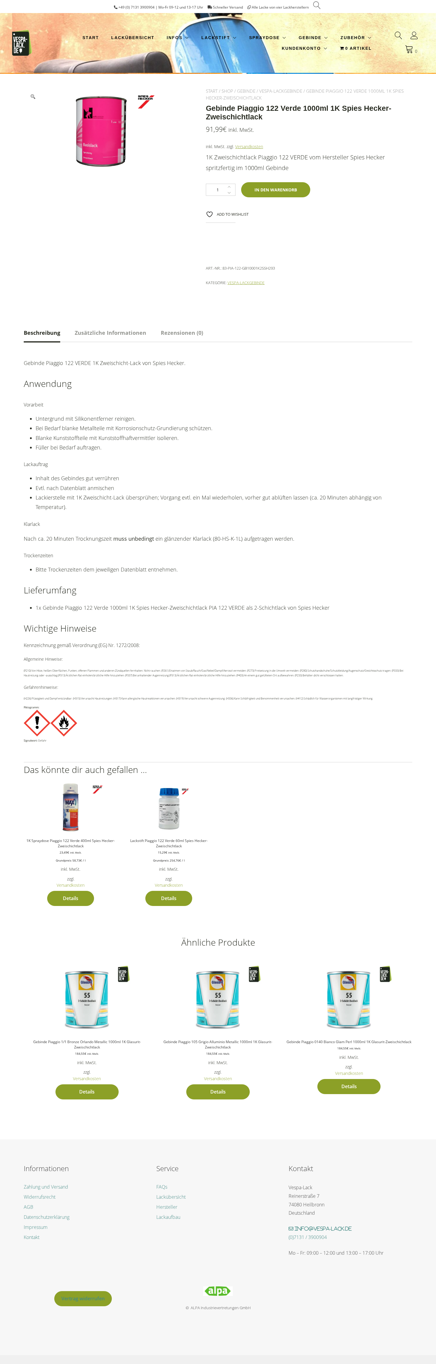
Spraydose (264, 37)
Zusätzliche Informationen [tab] (110, 332)
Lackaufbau (168, 1217)
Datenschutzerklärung (46, 1217)
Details (70, 898)
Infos (174, 37)
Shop (227, 91)
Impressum (35, 1227)
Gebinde (310, 37)
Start (90, 37)
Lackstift (215, 37)
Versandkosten (249, 146)
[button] (32, 96)
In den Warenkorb (275, 190)
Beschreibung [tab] (42, 332)
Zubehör (352, 37)
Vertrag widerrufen (83, 1298)
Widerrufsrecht (39, 1197)
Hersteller (166, 1207)
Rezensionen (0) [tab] (182, 332)
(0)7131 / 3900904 (308, 1237)
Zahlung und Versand (46, 1187)
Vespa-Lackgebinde (280, 91)
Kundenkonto (301, 48)
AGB (28, 1207)
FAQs (161, 1187)
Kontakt (31, 1237)
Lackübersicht (133, 37)
